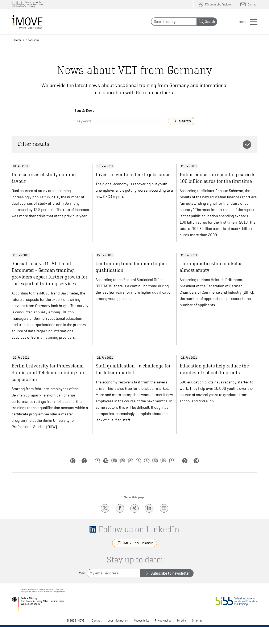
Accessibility (141, 620)
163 (155, 461)
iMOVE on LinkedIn (138, 543)
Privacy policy (163, 620)
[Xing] (134, 508)
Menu (242, 22)
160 (130, 461)
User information (117, 620)
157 (105, 461)
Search (210, 22)
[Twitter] (105, 508)
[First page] (72, 460)
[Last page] (196, 460)
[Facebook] (120, 508)
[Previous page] (84, 460)
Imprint (181, 620)
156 (97, 461)
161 (138, 461)
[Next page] (184, 460)
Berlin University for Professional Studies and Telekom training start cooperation (49, 372)
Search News (84, 111)
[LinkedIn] (149, 508)
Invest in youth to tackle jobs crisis (133, 174)
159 (122, 461)
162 (146, 461)
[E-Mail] (164, 508)
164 (163, 461)
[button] (247, 144)
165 (171, 461)
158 (114, 461)
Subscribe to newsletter (170, 573)
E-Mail (80, 573)
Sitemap (197, 620)
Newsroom (32, 40)
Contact (97, 620)
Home (18, 40)
